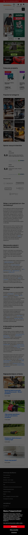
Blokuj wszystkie (14, 529)
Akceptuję (14, 526)
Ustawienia (14, 532)
